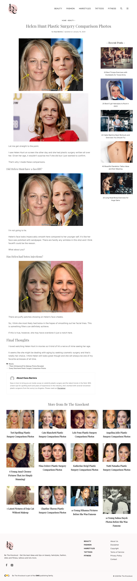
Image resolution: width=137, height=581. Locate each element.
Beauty (58, 8)
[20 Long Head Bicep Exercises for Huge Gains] (117, 184)
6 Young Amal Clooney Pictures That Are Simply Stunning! (20, 475)
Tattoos (99, 8)
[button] (121, 8)
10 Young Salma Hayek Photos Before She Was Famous (117, 521)
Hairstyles (85, 8)
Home (64, 20)
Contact (113, 559)
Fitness (112, 8)
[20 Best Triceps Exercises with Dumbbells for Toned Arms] (117, 58)
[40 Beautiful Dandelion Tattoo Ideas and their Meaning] (117, 152)
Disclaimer (61, 388)
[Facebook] (6, 565)
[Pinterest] (11, 565)
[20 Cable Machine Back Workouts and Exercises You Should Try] (117, 121)
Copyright (114, 548)
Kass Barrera (58, 32)
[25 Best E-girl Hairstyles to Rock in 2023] (117, 90)
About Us (114, 541)
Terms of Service (117, 552)
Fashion (70, 8)
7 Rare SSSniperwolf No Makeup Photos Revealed (26, 366)
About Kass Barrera (26, 378)
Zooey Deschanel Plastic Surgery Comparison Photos (27, 368)
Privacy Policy (116, 556)
